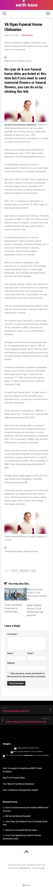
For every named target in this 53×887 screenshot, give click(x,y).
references (27, 35)
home (14, 571)
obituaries (24, 571)
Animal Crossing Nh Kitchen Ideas (21, 830)
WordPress (25, 868)
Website (11, 663)
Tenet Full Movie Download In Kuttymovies (13, 608)
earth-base (26, 5)
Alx (43, 868)
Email (30, 653)
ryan (33, 571)
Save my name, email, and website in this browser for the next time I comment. (26, 675)
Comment (12, 634)
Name (10, 653)
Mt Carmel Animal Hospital (18, 816)
